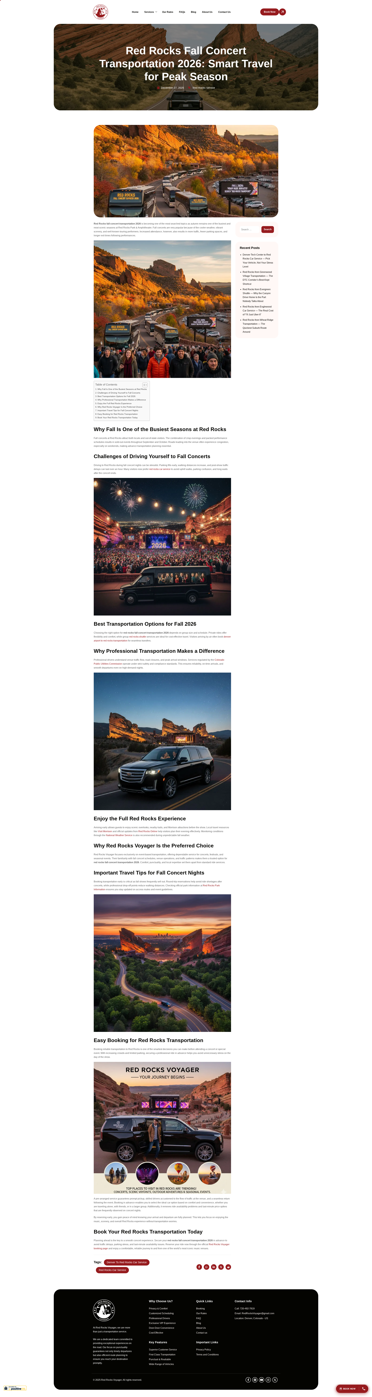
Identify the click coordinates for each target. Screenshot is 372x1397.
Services (149, 12)
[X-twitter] (275, 1379)
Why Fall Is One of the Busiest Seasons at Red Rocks (122, 389)
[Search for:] (249, 229)
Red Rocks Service (204, 87)
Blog (193, 12)
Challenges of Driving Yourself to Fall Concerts (119, 393)
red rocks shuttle (137, 636)
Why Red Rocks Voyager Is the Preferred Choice (120, 407)
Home (135, 12)
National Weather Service (119, 835)
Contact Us (224, 12)
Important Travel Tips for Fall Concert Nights (118, 410)
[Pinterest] (254, 1379)
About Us (207, 12)
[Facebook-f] (248, 1379)
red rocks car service (159, 469)
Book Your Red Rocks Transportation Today (118, 417)
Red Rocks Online (147, 831)
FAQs (182, 12)
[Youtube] (261, 1379)
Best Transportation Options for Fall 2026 (116, 396)
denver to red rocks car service (127, 1262)
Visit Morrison (105, 831)
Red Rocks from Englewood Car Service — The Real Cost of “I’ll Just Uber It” (258, 310)
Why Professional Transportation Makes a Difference (122, 400)
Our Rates (167, 12)
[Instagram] (268, 1379)
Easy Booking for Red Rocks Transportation (118, 414)
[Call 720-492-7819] (364, 1389)
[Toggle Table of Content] (143, 384)
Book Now (349, 1389)
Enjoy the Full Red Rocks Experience (115, 403)
